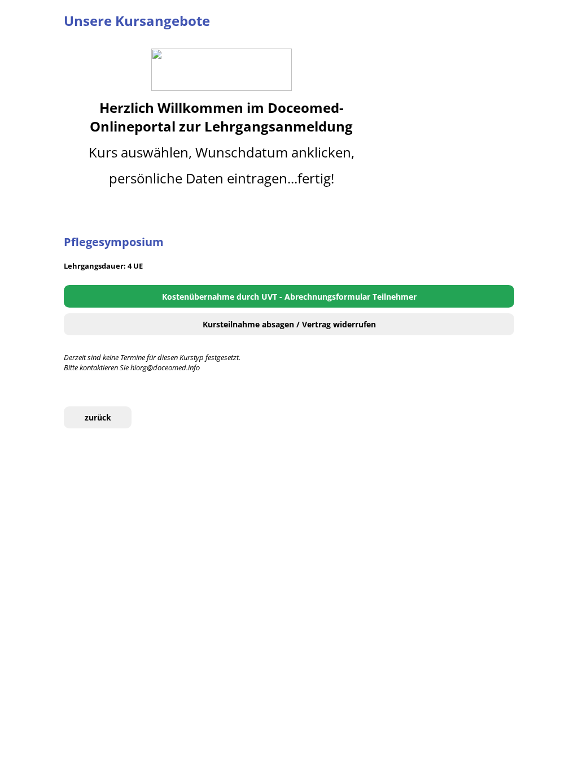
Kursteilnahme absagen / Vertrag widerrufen (289, 324)
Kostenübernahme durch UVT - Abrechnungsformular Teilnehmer (289, 296)
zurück (98, 417)
